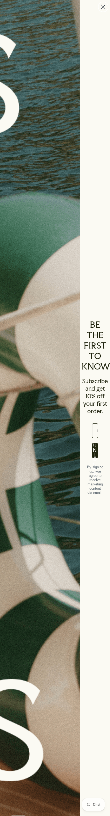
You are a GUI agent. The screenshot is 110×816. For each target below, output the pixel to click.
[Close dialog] (103, 7)
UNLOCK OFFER (95, 450)
